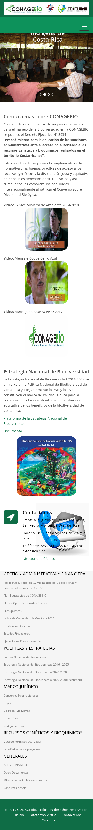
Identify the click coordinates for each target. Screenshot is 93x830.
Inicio (19, 815)
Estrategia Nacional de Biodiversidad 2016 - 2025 (36, 664)
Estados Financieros (17, 634)
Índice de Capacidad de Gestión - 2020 (29, 618)
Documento (13, 431)
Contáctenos (72, 815)
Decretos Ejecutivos (17, 711)
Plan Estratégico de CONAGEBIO (25, 595)
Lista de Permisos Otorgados (23, 742)
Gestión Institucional (17, 626)
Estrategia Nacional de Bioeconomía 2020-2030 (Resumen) (43, 680)
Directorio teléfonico (39, 558)
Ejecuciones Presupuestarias (23, 641)
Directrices (11, 718)
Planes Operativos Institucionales (25, 603)
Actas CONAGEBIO (16, 765)
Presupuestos (13, 611)
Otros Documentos (16, 773)
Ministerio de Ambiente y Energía (26, 780)
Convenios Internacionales (21, 695)
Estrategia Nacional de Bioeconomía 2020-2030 (35, 672)
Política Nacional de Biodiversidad (26, 657)
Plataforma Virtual (42, 815)
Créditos (48, 820)
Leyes (7, 703)
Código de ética (14, 726)
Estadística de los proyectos (22, 749)
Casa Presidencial (15, 788)
